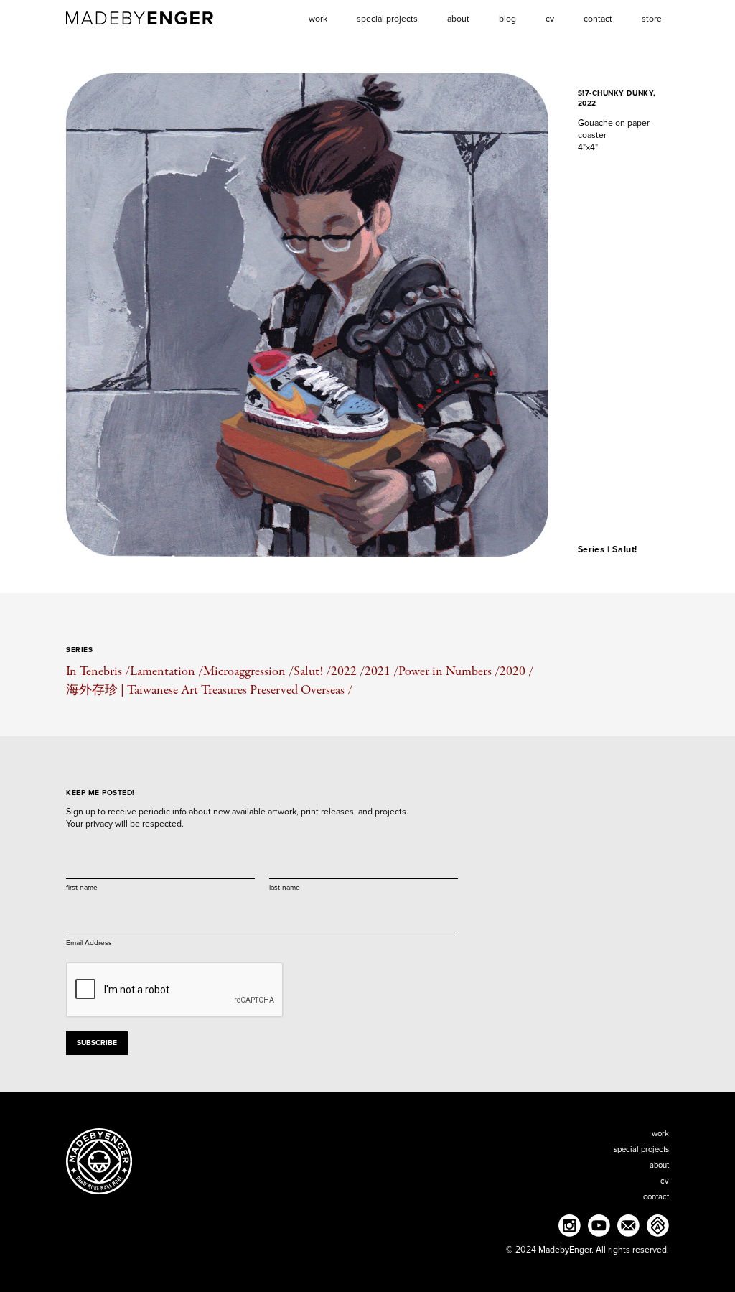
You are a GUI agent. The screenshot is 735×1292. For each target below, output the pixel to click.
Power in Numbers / (449, 671)
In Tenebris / (98, 671)
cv (664, 1181)
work (660, 1133)
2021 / (381, 671)
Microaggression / (248, 671)
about (659, 1165)
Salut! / (312, 671)
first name (82, 887)
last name (284, 887)
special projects (641, 1149)
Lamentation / (166, 671)
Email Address (89, 942)
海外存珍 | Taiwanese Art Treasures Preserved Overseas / (209, 690)
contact (656, 1196)
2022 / (348, 671)
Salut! (624, 549)
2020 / (516, 671)
